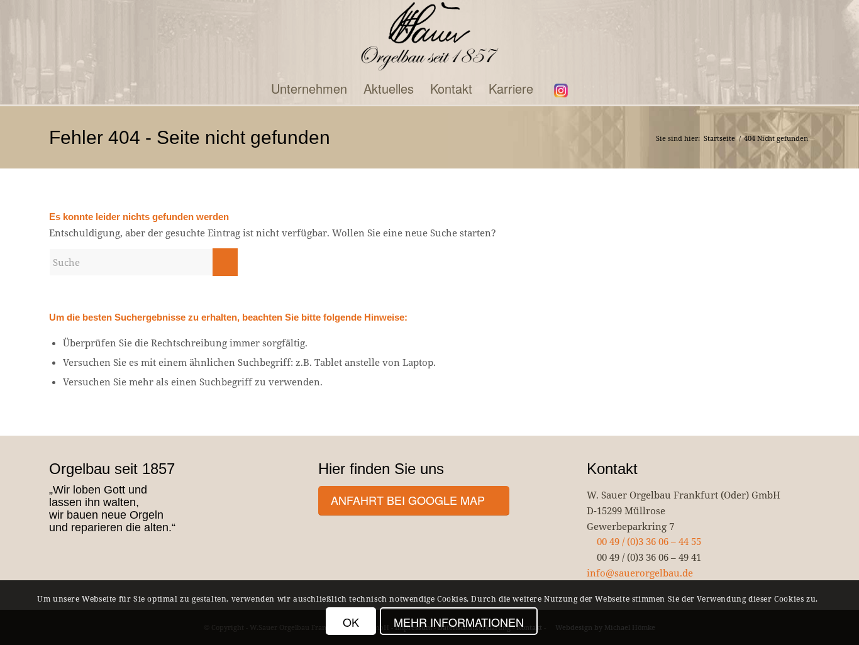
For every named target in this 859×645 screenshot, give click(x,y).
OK (351, 622)
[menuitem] (309, 88)
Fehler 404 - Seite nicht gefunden (189, 137)
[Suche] (588, 88)
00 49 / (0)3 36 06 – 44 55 (647, 541)
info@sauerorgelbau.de (640, 572)
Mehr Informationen (459, 622)
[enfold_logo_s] (430, 36)
